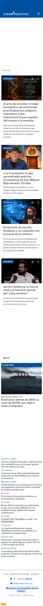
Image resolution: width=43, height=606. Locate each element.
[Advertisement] (21, 47)
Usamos (20, 579)
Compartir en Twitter (32, 79)
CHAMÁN (5, 70)
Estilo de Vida (7, 537)
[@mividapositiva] (14, 579)
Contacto (35, 574)
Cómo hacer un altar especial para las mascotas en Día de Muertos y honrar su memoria (20, 475)
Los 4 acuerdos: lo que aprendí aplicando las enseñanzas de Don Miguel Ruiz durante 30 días (21, 178)
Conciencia (6, 525)
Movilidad (5, 502)
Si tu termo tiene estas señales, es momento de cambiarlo (19, 497)
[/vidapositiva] (11, 579)
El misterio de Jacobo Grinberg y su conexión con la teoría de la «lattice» (21, 231)
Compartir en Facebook (38, 79)
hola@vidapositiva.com (23, 583)
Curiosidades (6, 470)
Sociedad (5, 493)
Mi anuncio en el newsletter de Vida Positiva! (22, 589)
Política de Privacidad (19, 574)
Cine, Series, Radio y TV (11, 397)
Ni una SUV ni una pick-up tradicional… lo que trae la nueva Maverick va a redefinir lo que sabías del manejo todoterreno (20, 509)
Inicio (6, 574)
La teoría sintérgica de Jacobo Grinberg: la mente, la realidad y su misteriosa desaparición (19, 530)
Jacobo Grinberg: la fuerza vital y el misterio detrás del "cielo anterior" (20, 290)
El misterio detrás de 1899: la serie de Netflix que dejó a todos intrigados (20, 403)
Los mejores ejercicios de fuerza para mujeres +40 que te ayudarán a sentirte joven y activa (21, 553)
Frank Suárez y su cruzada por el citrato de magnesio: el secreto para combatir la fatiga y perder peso (21, 487)
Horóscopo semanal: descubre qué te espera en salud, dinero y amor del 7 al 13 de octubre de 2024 (20, 542)
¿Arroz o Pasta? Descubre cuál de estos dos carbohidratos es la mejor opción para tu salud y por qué (21, 464)
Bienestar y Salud (8, 459)
